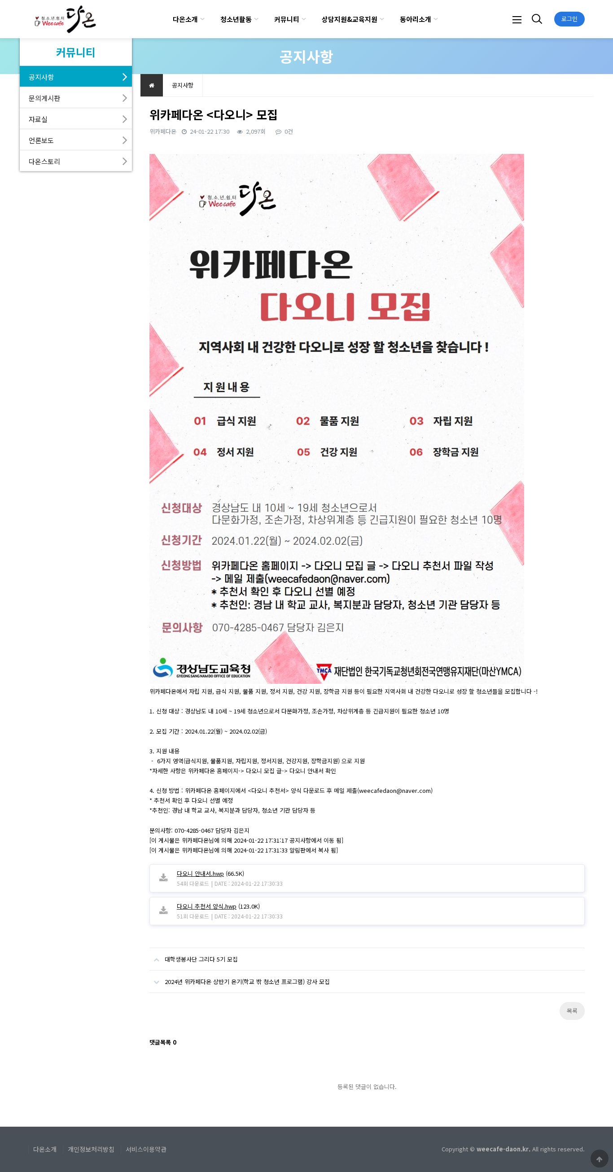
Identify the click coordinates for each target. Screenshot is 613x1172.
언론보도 (41, 140)
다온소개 (185, 19)
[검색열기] (535, 19)
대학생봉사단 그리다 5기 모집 (201, 959)
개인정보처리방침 (91, 1149)
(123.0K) (218, 906)
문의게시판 (44, 98)
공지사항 (41, 77)
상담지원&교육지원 (349, 19)
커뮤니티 (286, 19)
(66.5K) (210, 873)
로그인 (569, 18)
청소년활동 (236, 19)
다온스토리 (44, 161)
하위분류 (202, 19)
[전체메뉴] (517, 19)
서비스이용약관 (146, 1149)
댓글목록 (162, 1042)
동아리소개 (415, 19)
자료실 (38, 119)
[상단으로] (600, 1159)
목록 (572, 1010)
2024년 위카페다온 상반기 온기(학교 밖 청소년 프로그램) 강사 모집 (247, 981)
